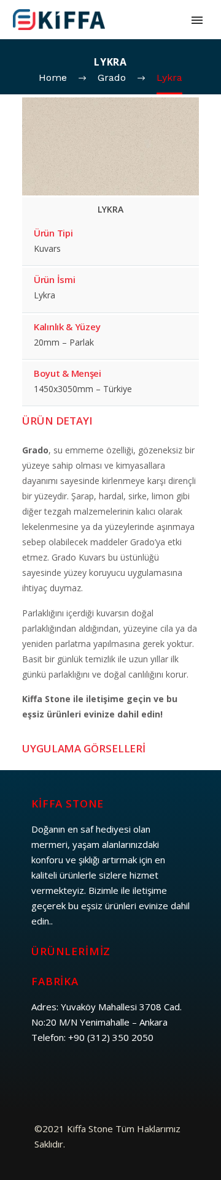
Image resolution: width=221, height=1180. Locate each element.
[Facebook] (42, 1079)
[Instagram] (88, 1079)
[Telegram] (110, 1079)
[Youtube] (156, 1079)
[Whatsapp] (133, 1079)
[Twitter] (65, 1079)
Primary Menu (197, 20)
